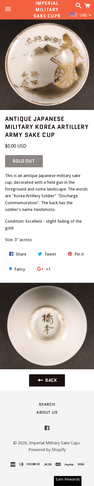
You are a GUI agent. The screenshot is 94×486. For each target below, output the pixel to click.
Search (47, 404)
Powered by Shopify (47, 449)
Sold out (24, 161)
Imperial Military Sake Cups (47, 9)
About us (46, 412)
